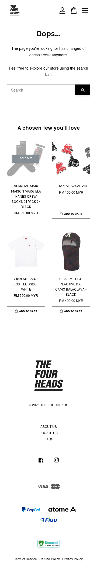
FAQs (49, 439)
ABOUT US (48, 426)
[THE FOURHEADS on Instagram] (56, 462)
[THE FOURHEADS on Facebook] (41, 462)
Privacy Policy (72, 558)
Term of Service (25, 558)
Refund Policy (49, 558)
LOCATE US (49, 432)
